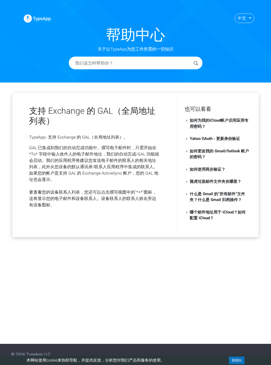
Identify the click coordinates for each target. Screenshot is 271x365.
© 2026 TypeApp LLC (30, 354)
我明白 (237, 360)
